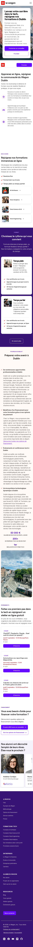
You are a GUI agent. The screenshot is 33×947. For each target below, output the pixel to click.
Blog (4, 895)
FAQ (4, 802)
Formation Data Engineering (11, 836)
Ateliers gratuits (7, 901)
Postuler (16, 54)
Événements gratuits (9, 904)
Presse (5, 819)
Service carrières (8, 815)
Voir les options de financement (13, 732)
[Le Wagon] (3, 65)
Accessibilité (18, 932)
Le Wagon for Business (10, 857)
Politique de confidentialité (11, 929)
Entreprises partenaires (10, 863)
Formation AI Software (9, 829)
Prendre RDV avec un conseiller (13, 727)
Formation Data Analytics (10, 839)
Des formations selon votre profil (12, 842)
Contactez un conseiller (16, 48)
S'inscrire (16, 646)
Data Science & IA (16, 209)
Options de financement (10, 812)
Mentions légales (8, 932)
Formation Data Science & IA (11, 833)
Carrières (6, 866)
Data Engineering (15, 219)
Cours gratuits (7, 898)
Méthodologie (7, 809)
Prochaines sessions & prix (11, 846)
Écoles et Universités (9, 860)
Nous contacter (10, 913)
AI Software (14, 190)
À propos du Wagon (9, 806)
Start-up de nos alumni (9, 884)
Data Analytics (15, 200)
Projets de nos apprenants (11, 881)
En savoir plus (16, 341)
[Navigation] (30, 3)
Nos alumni (6, 877)
